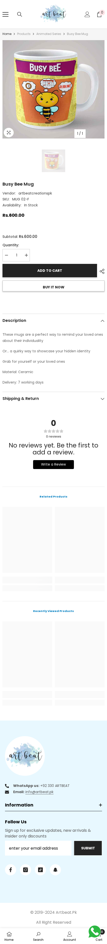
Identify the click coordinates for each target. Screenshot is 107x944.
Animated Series (48, 34)
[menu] (5, 14)
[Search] (20, 14)
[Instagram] (25, 869)
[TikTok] (40, 869)
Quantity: (10, 245)
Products (24, 34)
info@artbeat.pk (39, 791)
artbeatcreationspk (35, 193)
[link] (27, 580)
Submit (88, 848)
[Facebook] (10, 869)
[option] (53, 89)
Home (6, 34)
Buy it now (53, 287)
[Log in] (87, 14)
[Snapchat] (55, 869)
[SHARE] (101, 271)
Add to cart (49, 270)
